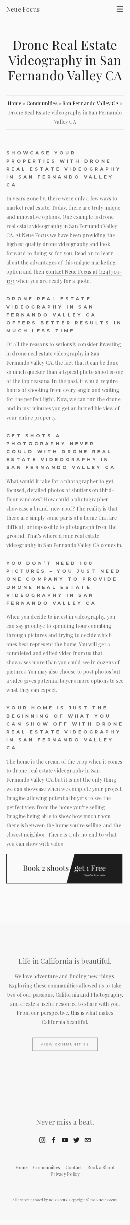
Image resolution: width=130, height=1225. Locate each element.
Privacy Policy (65, 1174)
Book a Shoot (101, 1167)
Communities (42, 103)
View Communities (65, 1044)
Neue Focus (23, 9)
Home (14, 103)
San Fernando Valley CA (90, 103)
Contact (74, 1167)
